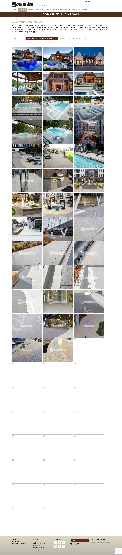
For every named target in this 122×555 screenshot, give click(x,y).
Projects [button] (62, 38)
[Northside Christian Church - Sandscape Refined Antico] (89, 447)
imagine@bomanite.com (40, 551)
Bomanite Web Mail (78, 545)
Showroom (22, 10)
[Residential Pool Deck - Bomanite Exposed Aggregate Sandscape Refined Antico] (27, 59)
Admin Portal (76, 543)
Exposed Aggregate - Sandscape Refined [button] (39, 38)
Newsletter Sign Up (78, 540)
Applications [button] (77, 38)
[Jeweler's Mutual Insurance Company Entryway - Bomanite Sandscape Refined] (27, 520)
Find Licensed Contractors (54, 10)
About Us (67, 10)
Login (108, 2)
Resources (39, 10)
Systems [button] (15, 38)
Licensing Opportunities (80, 10)
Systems (30, 10)
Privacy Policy (16, 541)
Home (14, 539)
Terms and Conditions (18, 543)
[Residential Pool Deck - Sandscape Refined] (89, 495)
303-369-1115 (37, 549)
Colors (15, 10)
